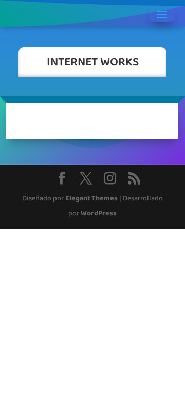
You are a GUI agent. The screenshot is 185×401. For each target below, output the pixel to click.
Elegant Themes (91, 199)
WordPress (99, 214)
